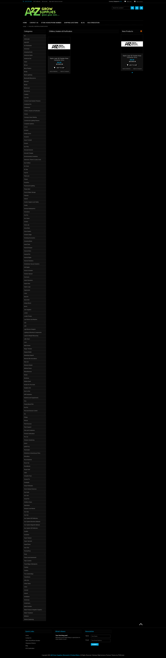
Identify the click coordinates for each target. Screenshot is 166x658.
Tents (25, 554)
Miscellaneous (28, 371)
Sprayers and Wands (29, 508)
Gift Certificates (36, 1)
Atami (25, 62)
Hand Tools (27, 244)
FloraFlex (26, 182)
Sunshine (26, 534)
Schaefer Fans (28, 476)
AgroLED (26, 42)
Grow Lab (26, 225)
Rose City (26, 463)
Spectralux (27, 505)
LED (25, 326)
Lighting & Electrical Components (33, 332)
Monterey (26, 378)
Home (24, 26)
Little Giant (27, 339)
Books (25, 84)
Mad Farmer (27, 345)
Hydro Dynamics (28, 280)
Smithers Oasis (28, 502)
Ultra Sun (26, 580)
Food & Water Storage (30, 192)
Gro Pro (26, 215)
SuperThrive (27, 544)
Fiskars (26, 179)
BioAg (25, 71)
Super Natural (27, 538)
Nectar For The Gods (29, 384)
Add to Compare (64, 71)
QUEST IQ (26, 446)
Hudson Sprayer (28, 273)
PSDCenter (121, 655)
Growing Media (28, 241)
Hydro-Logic (27, 287)
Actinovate (27, 39)
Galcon (26, 198)
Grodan (26, 221)
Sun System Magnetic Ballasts (32, 525)
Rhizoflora (26, 456)
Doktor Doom (27, 133)
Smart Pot (26, 499)
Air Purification (28, 45)
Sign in (50, 1)
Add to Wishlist (53, 71)
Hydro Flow (27, 283)
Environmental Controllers (31, 156)
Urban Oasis (27, 583)
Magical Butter (28, 352)
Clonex (26, 114)
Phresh (26, 420)
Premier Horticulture (29, 433)
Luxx (25, 342)
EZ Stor (26, 169)
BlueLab (26, 81)
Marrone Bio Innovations (30, 358)
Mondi (25, 375)
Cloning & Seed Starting (30, 117)
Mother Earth (27, 381)
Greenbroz (27, 212)
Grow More (27, 228)
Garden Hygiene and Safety (31, 202)
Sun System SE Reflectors (31, 528)
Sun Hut (26, 515)
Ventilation (27, 596)
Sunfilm (26, 531)
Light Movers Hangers (30, 329)
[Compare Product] (137, 8)
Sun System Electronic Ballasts (32, 521)
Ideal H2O (26, 300)
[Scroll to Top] (141, 624)
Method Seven (28, 368)
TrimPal (26, 567)
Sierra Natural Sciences (30, 489)
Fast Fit (26, 172)
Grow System (27, 231)
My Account (44, 1)
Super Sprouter (28, 541)
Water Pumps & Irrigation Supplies (33, 609)
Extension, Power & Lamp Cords (32, 159)
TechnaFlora (27, 551)
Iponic (25, 306)
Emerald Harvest (28, 150)
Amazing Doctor (28, 52)
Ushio (25, 587)
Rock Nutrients (28, 459)
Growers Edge (28, 234)
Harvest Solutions (28, 260)
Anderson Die (27, 58)
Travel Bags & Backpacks (30, 564)
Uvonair (26, 590)
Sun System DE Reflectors (31, 518)
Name (87, 636)
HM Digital (27, 267)
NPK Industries (28, 394)
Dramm (26, 143)
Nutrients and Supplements (31, 397)
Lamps (26, 313)
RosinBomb (27, 466)
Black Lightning (28, 75)
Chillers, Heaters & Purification (32, 110)
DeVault (26, 130)
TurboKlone (27, 577)
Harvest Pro (27, 254)
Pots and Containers (29, 430)
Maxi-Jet (26, 362)
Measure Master (28, 365)
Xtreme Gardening (29, 619)
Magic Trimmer (28, 348)
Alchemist (26, 49)
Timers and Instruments (30, 557)
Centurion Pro (27, 104)
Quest (25, 443)
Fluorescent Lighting (29, 185)
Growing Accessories (29, 238)
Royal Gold (27, 469)
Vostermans (27, 603)
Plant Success (28, 423)
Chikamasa (27, 107)
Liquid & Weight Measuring (31, 335)
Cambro (26, 94)
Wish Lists (129, 1)
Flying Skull (27, 189)
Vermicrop (26, 600)
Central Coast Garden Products (32, 101)
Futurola (26, 195)
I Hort (25, 293)
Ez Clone (26, 166)
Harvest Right (27, 257)
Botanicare (27, 88)
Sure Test (26, 547)
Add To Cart (60, 67)
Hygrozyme (27, 290)
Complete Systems (29, 123)
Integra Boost (27, 303)
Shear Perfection (28, 485)
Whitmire (26, 616)
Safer (25, 472)
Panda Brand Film (29, 404)
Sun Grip (26, 511)
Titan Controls (27, 560)
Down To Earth (28, 140)
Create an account (58, 1)
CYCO (25, 127)
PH (25, 414)
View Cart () (139, 1)
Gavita (25, 205)
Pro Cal (26, 436)
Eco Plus (26, 146)
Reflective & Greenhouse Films (32, 453)
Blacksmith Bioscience (30, 78)
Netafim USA (27, 388)
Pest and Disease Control (30, 410)
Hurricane (26, 277)
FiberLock (26, 176)
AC (25, 35)
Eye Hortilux (27, 163)
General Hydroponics (29, 208)
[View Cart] (141, 8)
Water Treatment (28, 613)
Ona (25, 401)
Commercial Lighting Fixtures (31, 120)
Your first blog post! (61, 635)
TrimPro (26, 570)
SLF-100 (26, 495)
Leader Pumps (28, 316)
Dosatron (26, 137)
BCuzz (26, 65)
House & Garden (28, 270)
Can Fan (26, 97)
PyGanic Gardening (29, 440)
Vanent (26, 593)
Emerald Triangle (28, 153)
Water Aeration (28, 606)
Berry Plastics (27, 68)
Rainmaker (27, 450)
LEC (25, 322)
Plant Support (27, 427)
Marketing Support (29, 355)
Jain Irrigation (27, 309)
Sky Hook (26, 492)
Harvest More (27, 251)
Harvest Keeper (28, 247)
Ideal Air (26, 296)
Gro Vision (27, 218)
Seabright (26, 482)
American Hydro (28, 55)
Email (87, 640)
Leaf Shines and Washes (30, 319)
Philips (26, 417)
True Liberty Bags (28, 574)
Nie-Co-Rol (27, 391)
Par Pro (26, 407)
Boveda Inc (27, 91)
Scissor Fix (27, 479)
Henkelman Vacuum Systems (31, 264)
